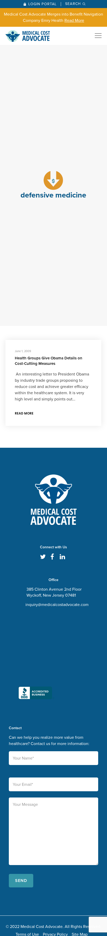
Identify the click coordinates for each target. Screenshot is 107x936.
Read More (74, 20)
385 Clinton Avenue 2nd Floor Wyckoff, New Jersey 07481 (54, 592)
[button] (36, 657)
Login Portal (42, 4)
